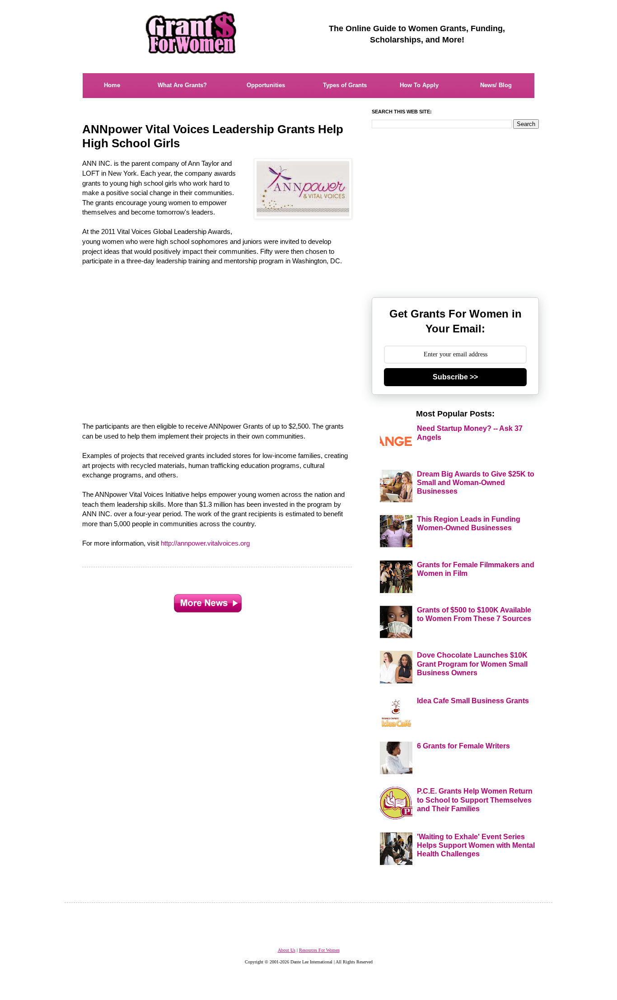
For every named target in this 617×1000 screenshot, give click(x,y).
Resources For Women (319, 950)
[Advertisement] (217, 339)
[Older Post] (208, 601)
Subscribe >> (455, 377)
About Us (286, 950)
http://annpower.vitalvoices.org (205, 543)
